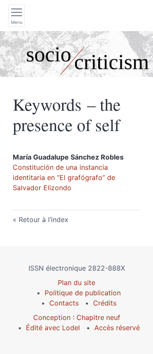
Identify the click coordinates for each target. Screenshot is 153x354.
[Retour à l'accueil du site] (76, 54)
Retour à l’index (43, 219)
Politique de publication (83, 292)
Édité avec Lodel (53, 327)
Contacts (64, 303)
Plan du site (76, 282)
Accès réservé (117, 327)
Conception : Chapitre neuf (76, 317)
